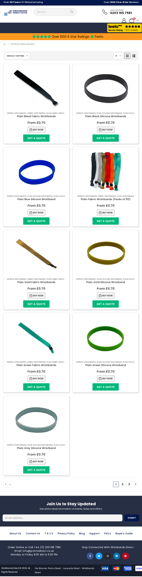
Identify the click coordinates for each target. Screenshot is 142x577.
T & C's (49, 533)
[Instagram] (107, 556)
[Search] (72, 11)
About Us (15, 533)
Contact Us (33, 533)
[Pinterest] (125, 556)
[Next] (136, 484)
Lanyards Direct (71, 568)
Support (94, 533)
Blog (82, 533)
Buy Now (38, 129)
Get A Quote (36, 138)
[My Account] (124, 20)
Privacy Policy (66, 533)
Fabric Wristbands (36, 113)
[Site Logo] (17, 11)
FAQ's (107, 533)
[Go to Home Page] (4, 44)
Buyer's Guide (124, 533)
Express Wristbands (16, 113)
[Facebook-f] (90, 556)
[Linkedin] (116, 556)
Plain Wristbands (125, 196)
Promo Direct (54, 568)
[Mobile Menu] (5, 14)
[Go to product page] (36, 88)
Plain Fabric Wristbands (58, 113)
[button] (127, 56)
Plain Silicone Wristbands (109, 113)
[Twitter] (99, 556)
